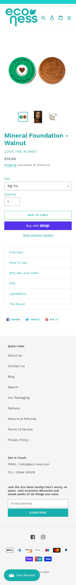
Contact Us (16, 366)
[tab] (38, 252)
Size (7, 178)
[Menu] (69, 17)
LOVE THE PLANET (20, 151)
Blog (11, 376)
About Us (15, 355)
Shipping (10, 165)
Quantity (10, 194)
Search (13, 387)
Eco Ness (43, 572)
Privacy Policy (18, 440)
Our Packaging (19, 398)
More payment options (38, 235)
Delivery (14, 408)
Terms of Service (20, 429)
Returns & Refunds (22, 419)
